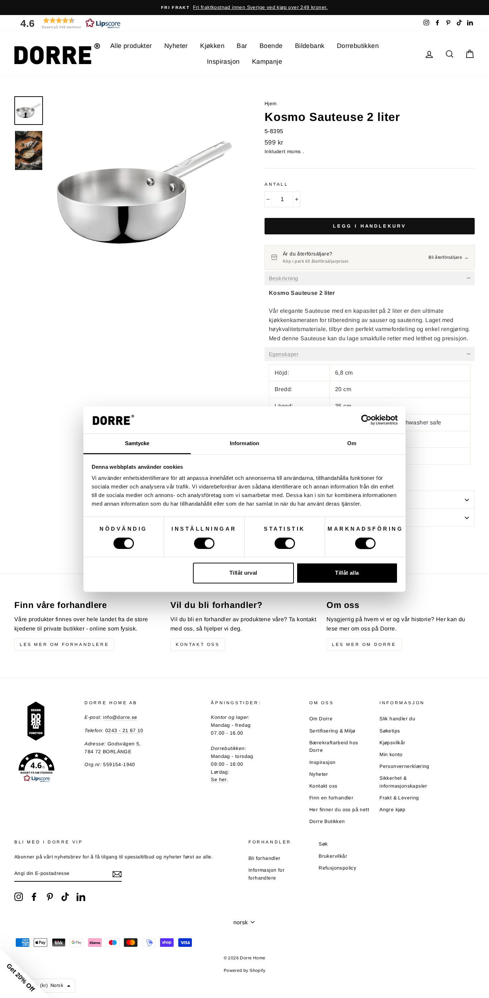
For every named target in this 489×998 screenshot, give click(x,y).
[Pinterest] (49, 896)
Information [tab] (244, 443)
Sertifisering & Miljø (332, 731)
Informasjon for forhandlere (266, 874)
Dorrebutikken (358, 45)
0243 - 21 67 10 (124, 730)
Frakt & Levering (399, 797)
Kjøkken (212, 45)
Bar (242, 45)
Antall (277, 184)
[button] (68, 23)
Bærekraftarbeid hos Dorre (333, 746)
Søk (323, 844)
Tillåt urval (243, 573)
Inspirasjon (223, 61)
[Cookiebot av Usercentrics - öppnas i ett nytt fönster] (366, 419)
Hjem (271, 103)
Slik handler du (397, 718)
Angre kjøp (392, 809)
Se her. (219, 779)
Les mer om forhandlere (64, 644)
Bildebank (310, 45)
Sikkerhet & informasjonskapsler (403, 782)
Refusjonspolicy (337, 868)
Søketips (389, 731)
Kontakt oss (198, 644)
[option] (244, 7)
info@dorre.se (120, 717)
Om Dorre (321, 718)
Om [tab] (351, 443)
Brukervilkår (333, 856)
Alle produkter (131, 45)
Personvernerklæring (404, 766)
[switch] (204, 543)
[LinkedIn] (81, 896)
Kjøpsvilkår (392, 742)
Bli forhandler (264, 858)
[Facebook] (34, 896)
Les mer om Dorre (364, 644)
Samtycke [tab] (137, 443)
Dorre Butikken (327, 821)
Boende (271, 45)
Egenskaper (284, 354)
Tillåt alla (347, 573)
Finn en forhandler (331, 797)
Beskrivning (283, 278)
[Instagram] (18, 896)
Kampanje (267, 61)
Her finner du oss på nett (339, 809)
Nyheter (176, 45)
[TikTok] (65, 896)
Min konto (391, 754)
